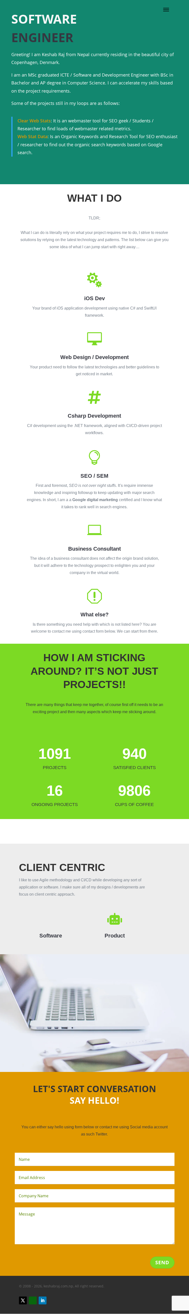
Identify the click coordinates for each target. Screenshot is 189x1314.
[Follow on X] (23, 1300)
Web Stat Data (32, 136)
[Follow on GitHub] (33, 1300)
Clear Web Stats (34, 121)
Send (162, 1262)
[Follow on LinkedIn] (43, 1300)
